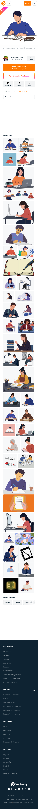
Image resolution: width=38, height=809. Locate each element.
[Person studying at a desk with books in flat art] (9, 654)
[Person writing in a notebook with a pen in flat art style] (26, 333)
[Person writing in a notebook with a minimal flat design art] (10, 714)
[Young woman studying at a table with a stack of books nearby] (18, 410)
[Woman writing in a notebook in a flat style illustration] (10, 377)
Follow (31, 60)
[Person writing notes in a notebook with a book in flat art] (10, 760)
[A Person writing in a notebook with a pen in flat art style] (10, 143)
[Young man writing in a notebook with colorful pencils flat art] (10, 277)
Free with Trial (19, 67)
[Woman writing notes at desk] (11, 481)
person (7, 778)
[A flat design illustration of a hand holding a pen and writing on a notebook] (18, 618)
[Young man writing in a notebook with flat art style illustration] (25, 496)
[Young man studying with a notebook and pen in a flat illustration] (11, 361)
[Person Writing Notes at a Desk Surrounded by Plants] (11, 289)
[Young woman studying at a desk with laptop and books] (12, 527)
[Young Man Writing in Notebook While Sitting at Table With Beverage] (18, 596)
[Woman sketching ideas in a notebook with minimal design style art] (11, 542)
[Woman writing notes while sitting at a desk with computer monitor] (18, 237)
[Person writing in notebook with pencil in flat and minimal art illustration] (10, 496)
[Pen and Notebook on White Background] (11, 698)
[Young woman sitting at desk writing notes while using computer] (18, 637)
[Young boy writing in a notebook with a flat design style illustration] (26, 157)
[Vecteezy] (3, 3)
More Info (8, 95)
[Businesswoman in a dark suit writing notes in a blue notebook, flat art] (10, 681)
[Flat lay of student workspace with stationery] (12, 666)
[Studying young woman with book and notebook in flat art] (9, 320)
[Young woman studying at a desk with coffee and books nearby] (18, 191)
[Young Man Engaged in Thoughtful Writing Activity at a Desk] (18, 260)
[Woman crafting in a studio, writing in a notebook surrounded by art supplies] (18, 461)
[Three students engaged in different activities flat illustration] (12, 219)
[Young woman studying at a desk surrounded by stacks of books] (9, 208)
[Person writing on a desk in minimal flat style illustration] (25, 511)
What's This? (23, 92)
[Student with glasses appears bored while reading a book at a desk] (11, 729)
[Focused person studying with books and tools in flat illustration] (10, 513)
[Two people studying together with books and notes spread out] (11, 576)
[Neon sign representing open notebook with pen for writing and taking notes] (10, 744)
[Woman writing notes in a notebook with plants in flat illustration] (13, 347)
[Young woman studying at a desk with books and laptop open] (11, 173)
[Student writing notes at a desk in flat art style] (26, 377)
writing (17, 778)
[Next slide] (29, 777)
